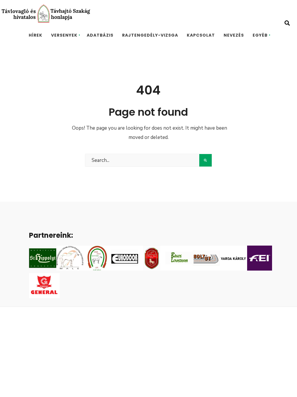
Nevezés (234, 35)
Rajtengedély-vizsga (150, 35)
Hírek (35, 35)
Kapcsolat (201, 35)
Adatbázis (100, 35)
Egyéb (260, 35)
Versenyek (64, 35)
